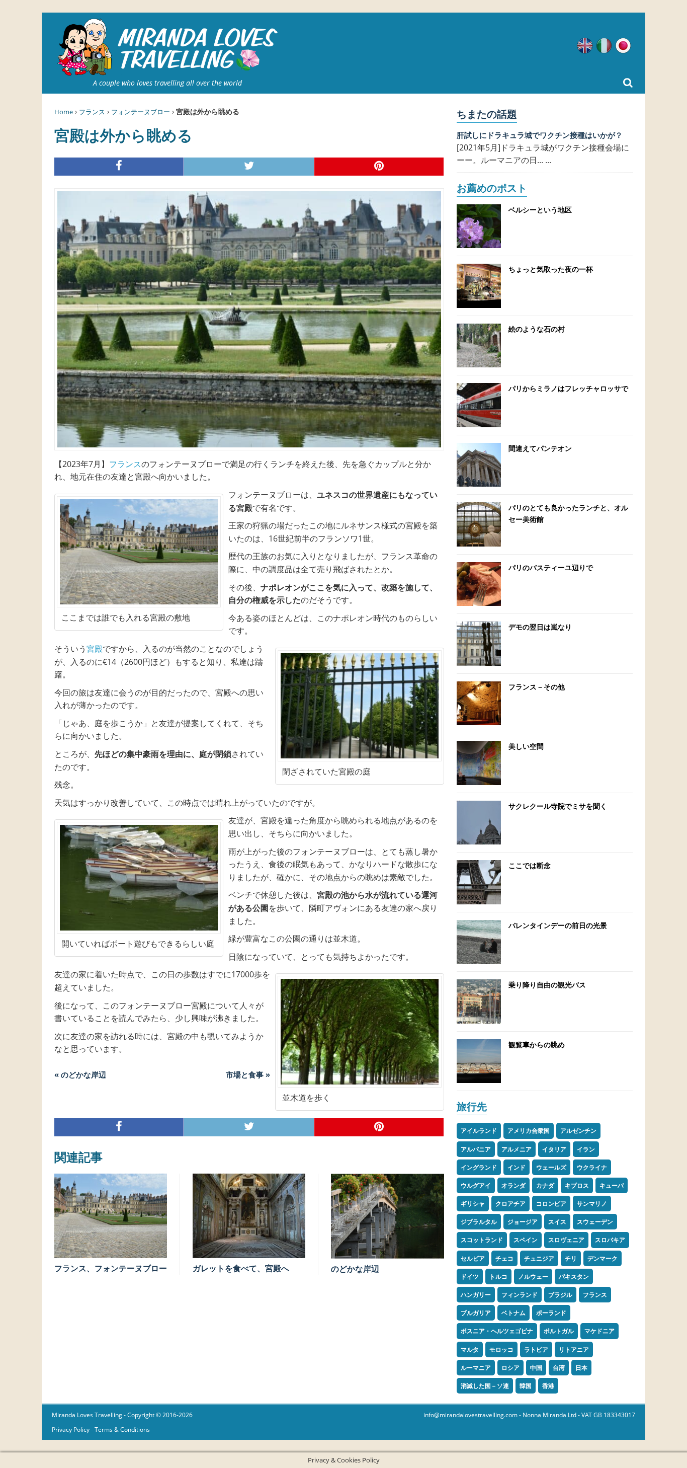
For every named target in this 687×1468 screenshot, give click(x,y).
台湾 (559, 1367)
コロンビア (551, 1203)
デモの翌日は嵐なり (540, 627)
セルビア (473, 1258)
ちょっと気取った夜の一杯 (550, 269)
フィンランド (519, 1294)
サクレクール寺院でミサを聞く (557, 806)
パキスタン (574, 1276)
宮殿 (95, 648)
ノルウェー (533, 1276)
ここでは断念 (529, 865)
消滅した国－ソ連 (485, 1385)
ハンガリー (476, 1294)
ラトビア (536, 1349)
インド (516, 1167)
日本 (581, 1367)
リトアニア (574, 1349)
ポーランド (551, 1312)
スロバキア (610, 1239)
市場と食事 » (248, 1074)
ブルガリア (476, 1312)
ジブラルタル (479, 1221)
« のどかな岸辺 (80, 1074)
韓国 (526, 1385)
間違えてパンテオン (540, 448)
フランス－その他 (536, 686)
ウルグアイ (476, 1185)
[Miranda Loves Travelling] (167, 48)
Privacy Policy (71, 1429)
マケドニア (599, 1331)
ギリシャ (473, 1203)
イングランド (479, 1167)
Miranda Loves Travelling (87, 1415)
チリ (571, 1258)
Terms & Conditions (122, 1429)
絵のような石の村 (536, 329)
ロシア (510, 1367)
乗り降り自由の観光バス (547, 984)
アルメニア (516, 1149)
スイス (557, 1221)
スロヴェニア (566, 1239)
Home (63, 111)
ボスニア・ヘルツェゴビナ (497, 1331)
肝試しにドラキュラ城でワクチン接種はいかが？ (540, 135)
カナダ (545, 1185)
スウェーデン (595, 1221)
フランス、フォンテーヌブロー (110, 1268)
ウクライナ (592, 1167)
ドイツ (470, 1276)
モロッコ (501, 1349)
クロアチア (510, 1203)
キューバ (611, 1185)
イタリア (554, 1149)
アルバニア (476, 1149)
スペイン (525, 1239)
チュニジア (539, 1258)
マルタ (470, 1349)
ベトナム (513, 1312)
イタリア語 (604, 46)
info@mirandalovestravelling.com (470, 1415)
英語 (585, 46)
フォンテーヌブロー (140, 111)
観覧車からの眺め (536, 1044)
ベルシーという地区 (540, 209)
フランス (92, 111)
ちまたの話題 (487, 114)
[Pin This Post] (379, 167)
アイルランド (479, 1130)
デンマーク (602, 1258)
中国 (536, 1367)
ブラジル (560, 1294)
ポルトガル (559, 1331)
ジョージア (522, 1221)
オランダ (513, 1185)
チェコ (504, 1258)
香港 (548, 1385)
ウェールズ (551, 1167)
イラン (586, 1149)
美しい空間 (526, 746)
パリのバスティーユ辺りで (550, 567)
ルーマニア (476, 1367)
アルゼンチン (578, 1130)
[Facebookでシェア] (119, 167)
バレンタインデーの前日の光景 (557, 925)
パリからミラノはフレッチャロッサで (568, 388)
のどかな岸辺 (355, 1268)
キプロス (577, 1185)
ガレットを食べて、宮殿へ (241, 1268)
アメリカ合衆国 (528, 1130)
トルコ (498, 1276)
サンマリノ (592, 1203)
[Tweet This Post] (249, 167)
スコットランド (482, 1239)
